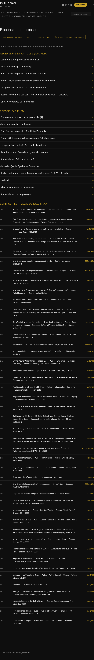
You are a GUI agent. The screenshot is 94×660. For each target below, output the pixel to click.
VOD (33, 16)
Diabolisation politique (22, 620)
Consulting (41, 16)
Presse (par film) (43, 37)
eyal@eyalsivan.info (23, 652)
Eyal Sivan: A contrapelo (23, 261)
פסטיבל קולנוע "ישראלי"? (22, 457)
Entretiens (5, 16)
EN (93, 5)
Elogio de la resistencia (22, 558)
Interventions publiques (52, 12)
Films (2, 12)
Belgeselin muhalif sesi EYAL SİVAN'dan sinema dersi (35, 396)
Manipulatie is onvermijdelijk (24, 448)
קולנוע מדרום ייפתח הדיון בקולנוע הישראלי (29, 539)
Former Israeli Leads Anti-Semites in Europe (31, 548)
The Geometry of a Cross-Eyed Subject (28, 387)
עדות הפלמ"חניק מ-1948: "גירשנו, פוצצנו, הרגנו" (31, 280)
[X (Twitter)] (68, 5)
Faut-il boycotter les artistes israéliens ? (29, 377)
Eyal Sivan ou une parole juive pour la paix (30, 238)
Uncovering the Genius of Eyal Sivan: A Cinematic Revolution (38, 229)
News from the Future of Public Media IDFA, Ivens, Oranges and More (41, 438)
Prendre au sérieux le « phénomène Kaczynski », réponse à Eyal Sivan (41, 500)
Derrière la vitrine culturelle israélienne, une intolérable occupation (39, 251)
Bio (1, 6)
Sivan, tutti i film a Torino (22, 477)
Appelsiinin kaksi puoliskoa (24, 351)
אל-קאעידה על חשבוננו (21, 510)
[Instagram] (65, 5)
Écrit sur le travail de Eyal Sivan (69, 37)
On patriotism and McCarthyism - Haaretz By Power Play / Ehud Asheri (41, 493)
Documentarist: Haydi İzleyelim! (25, 406)
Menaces (16, 584)
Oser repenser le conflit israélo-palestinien (30, 334)
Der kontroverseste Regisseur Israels (28, 270)
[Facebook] (63, 5)
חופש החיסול (18, 568)
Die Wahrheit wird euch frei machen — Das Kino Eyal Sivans (37, 322)
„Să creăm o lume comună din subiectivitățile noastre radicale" (38, 209)
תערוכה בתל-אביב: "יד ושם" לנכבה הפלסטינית (30, 299)
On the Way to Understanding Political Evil (30, 360)
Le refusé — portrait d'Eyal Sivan (26, 575)
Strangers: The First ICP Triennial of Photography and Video (37, 591)
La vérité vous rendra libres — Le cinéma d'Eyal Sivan (35, 309)
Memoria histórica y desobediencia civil (29, 344)
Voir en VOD (80, 5)
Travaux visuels (13, 12)
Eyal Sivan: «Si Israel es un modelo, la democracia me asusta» (38, 219)
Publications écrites (31, 12)
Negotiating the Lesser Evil (24, 467)
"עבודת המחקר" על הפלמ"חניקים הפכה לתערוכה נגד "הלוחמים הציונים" (40, 290)
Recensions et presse (21, 16)
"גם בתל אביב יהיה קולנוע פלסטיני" (26, 428)
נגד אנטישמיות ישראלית (22, 519)
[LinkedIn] (71, 5)
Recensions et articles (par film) (16, 37)
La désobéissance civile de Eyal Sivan (28, 601)
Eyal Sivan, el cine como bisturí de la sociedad (31, 484)
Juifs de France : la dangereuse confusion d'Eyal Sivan (35, 610)
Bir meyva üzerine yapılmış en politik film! (29, 370)
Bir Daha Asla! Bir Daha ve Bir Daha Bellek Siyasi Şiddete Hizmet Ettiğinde (43, 416)
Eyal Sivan (8, 3)
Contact (7, 6)
